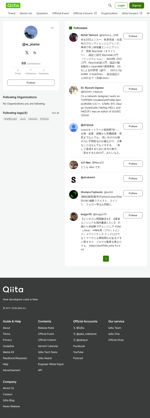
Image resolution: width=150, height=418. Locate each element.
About (6, 327)
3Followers (44, 72)
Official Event (60, 13)
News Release (11, 406)
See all (55, 112)
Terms (6, 333)
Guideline (8, 346)
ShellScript (10, 118)
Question (42, 13)
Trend (11, 13)
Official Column (85, 13)
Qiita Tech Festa (47, 352)
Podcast (78, 358)
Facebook (79, 346)
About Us (8, 388)
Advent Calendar (48, 346)
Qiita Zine (114, 333)
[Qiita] (13, 5)
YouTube (78, 352)
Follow (31, 82)
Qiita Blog (8, 400)
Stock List (26, 13)
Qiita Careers (132, 13)
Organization (109, 13)
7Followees (31, 72)
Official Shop (116, 339)
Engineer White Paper (51, 364)
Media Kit (8, 352)
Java (23, 118)
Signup (136, 5)
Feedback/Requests (15, 358)
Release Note (46, 327)
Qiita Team (114, 327)
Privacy (7, 339)
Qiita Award (45, 358)
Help (5, 364)
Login (121, 5)
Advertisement (11, 370)
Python (44, 118)
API (40, 370)
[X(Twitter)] (27, 53)
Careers (7, 394)
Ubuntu (33, 118)
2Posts (18, 72)
